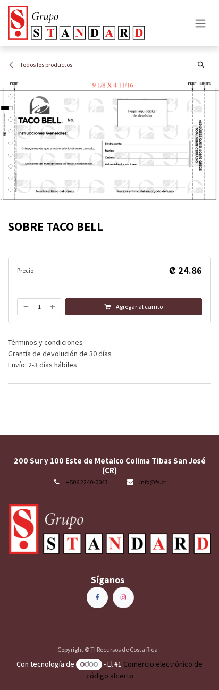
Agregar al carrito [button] (139, 306)
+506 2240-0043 (87, 482)
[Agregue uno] (53, 307)
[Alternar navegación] (200, 23)
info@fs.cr (152, 482)
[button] (201, 64)
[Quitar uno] (25, 307)
